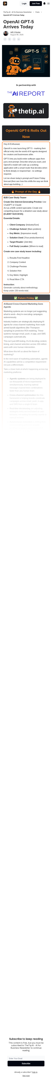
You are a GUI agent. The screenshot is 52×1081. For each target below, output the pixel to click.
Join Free (36, 3)
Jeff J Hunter (15, 32)
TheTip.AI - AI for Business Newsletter (17, 12)
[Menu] (44, 3)
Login (24, 3)
